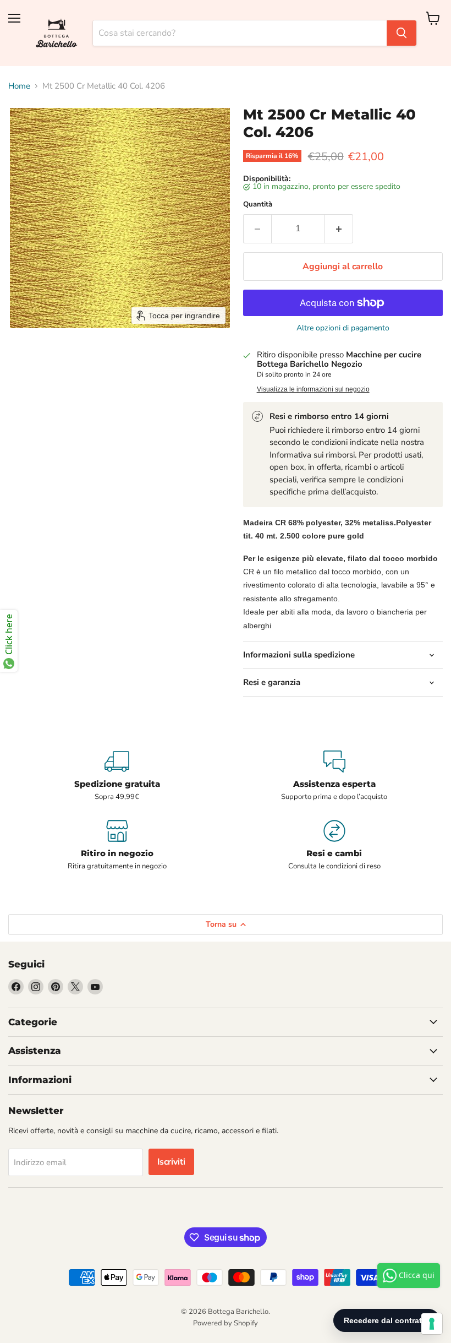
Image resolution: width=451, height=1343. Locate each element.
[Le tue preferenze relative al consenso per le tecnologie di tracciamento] (431, 1323)
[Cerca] (401, 33)
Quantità (257, 204)
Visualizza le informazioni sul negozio (313, 389)
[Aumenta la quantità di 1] (339, 228)
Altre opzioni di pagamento (342, 328)
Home (19, 86)
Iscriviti (171, 1162)
